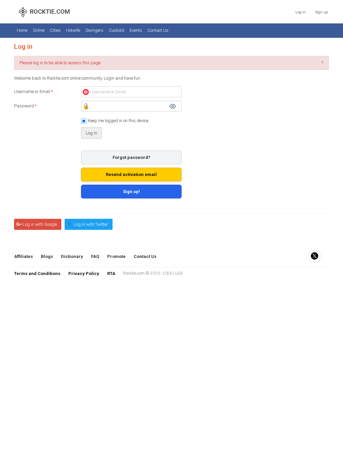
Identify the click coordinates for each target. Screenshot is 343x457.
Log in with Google (40, 224)
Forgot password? (131, 157)
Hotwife (73, 30)
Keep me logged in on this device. (118, 120)
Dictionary (72, 256)
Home (22, 30)
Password (25, 105)
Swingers (94, 30)
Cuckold (116, 30)
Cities (55, 30)
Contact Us (157, 30)
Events (136, 30)
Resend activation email (131, 174)
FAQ (95, 256)
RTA (111, 273)
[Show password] (172, 106)
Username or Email (33, 91)
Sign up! (131, 191)
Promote (116, 256)
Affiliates (23, 256)
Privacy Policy (83, 273)
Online (39, 30)
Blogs (47, 256)
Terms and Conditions (37, 273)
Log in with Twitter (91, 224)
